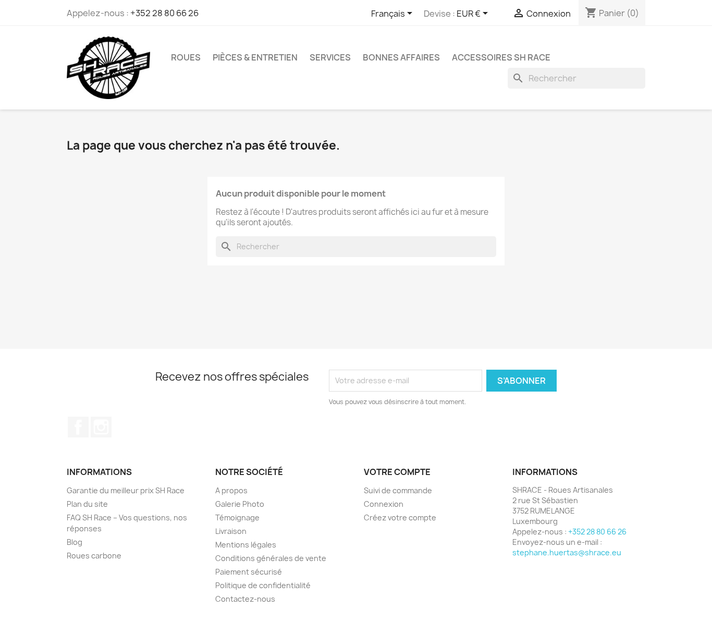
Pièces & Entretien (255, 57)
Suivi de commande (398, 490)
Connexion (383, 504)
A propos (231, 490)
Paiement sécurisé (248, 572)
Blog (74, 542)
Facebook (78, 427)
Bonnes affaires (401, 57)
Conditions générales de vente (270, 558)
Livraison (231, 531)
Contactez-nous (245, 599)
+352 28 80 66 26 (164, 13)
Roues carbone (94, 556)
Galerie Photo (239, 504)
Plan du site (87, 504)
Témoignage (237, 517)
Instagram (101, 427)
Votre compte (397, 472)
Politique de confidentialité (263, 585)
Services (330, 57)
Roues (186, 57)
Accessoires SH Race (501, 57)
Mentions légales (245, 545)
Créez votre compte (400, 517)
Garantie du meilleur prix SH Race (126, 490)
